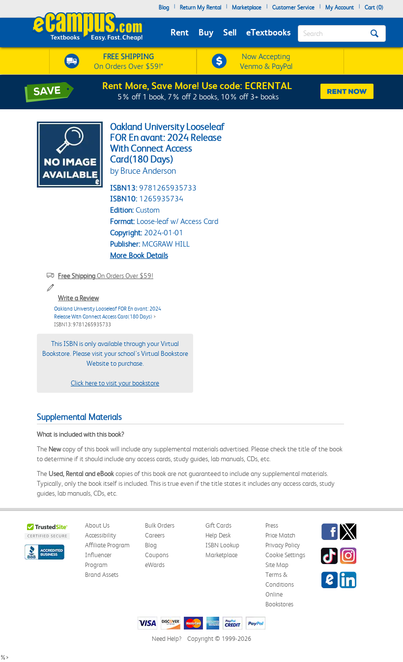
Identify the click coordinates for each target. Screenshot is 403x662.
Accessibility (100, 535)
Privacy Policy (282, 545)
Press (271, 525)
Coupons (157, 555)
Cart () (374, 7)
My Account (339, 7)
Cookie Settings (285, 555)
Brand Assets (101, 574)
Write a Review (78, 298)
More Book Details (139, 255)
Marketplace (246, 7)
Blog (164, 7)
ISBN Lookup (222, 545)
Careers (155, 535)
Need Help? (166, 638)
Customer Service (293, 7)
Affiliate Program (107, 545)
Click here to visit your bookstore (115, 383)
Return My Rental (200, 7)
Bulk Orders (159, 525)
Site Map (276, 564)
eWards (155, 564)
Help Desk (217, 535)
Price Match (280, 535)
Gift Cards (218, 525)
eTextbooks (268, 32)
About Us (97, 525)
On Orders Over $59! (105, 276)
